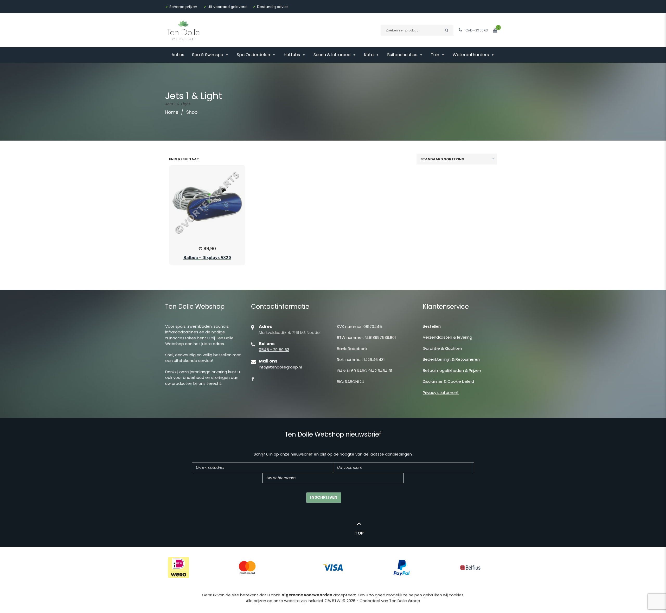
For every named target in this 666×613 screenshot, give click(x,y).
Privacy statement (441, 392)
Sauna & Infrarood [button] (331, 55)
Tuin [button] (435, 55)
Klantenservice (446, 306)
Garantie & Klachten (442, 348)
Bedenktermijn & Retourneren (451, 359)
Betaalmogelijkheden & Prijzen (452, 370)
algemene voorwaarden (306, 595)
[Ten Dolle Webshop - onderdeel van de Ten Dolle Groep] (183, 29)
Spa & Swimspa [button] (207, 55)
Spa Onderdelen (253, 55)
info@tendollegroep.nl (280, 367)
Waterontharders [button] (471, 55)
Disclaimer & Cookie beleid (448, 381)
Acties (177, 55)
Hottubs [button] (292, 55)
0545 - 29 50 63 (274, 349)
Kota (369, 55)
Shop (191, 112)
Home (171, 112)
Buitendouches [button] (402, 55)
